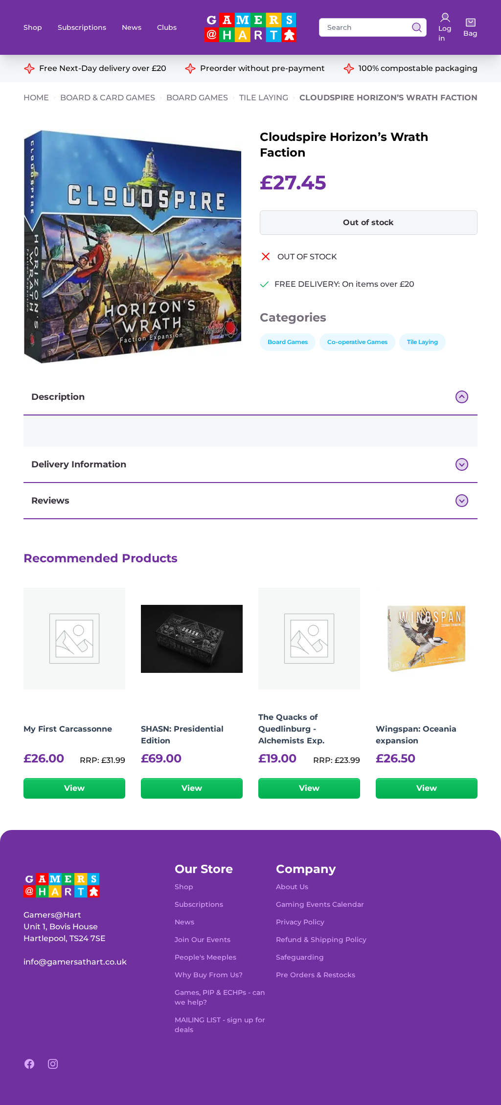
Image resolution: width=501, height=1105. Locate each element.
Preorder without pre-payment (262, 68)
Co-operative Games (357, 341)
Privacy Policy (300, 922)
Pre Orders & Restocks (315, 974)
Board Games (197, 97)
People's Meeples (205, 957)
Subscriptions (82, 27)
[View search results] (414, 27)
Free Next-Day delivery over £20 (102, 68)
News (131, 27)
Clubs (167, 27)
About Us (292, 886)
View (74, 788)
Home (36, 97)
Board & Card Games (107, 97)
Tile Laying (263, 97)
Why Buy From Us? (209, 974)
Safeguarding (300, 957)
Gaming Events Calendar (320, 904)
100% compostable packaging (418, 68)
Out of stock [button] (368, 222)
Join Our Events (202, 939)
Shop (32, 27)
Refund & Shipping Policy (321, 939)
